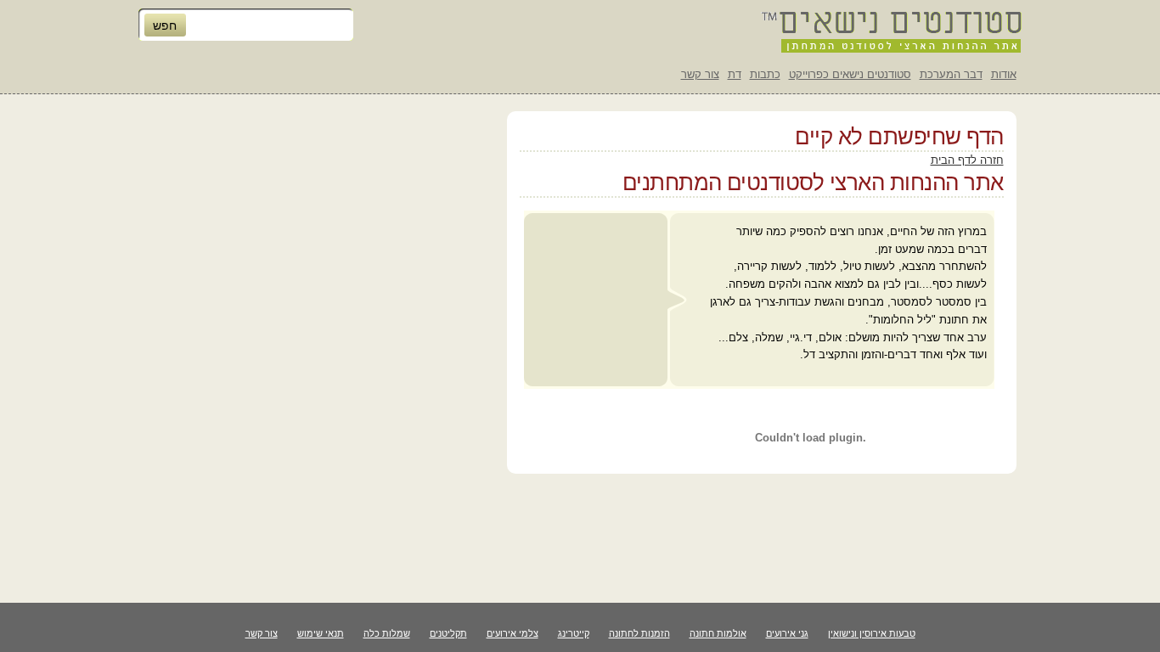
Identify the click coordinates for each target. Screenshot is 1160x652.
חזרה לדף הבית (967, 160)
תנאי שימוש (320, 633)
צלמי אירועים (512, 633)
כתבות (765, 74)
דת (734, 74)
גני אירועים (787, 633)
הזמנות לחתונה (639, 633)
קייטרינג (573, 633)
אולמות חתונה (718, 633)
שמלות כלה (386, 633)
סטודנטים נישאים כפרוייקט (850, 74)
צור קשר (700, 74)
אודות (1003, 74)
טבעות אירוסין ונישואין (871, 633)
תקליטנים (448, 633)
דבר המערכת (951, 74)
